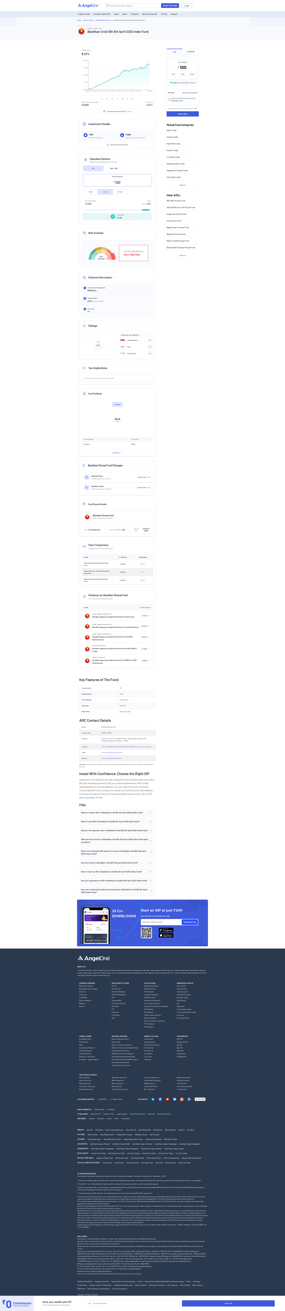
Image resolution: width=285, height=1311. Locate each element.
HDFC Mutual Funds (154, 1158)
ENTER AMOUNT (117, 177)
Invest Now (183, 114)
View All (182, 185)
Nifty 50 (90, 1130)
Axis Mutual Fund (174, 220)
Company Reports (85, 1054)
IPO (178, 1003)
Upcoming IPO (116, 1000)
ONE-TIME (114, 168)
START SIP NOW (170, 5)
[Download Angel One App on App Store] (166, 935)
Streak (109, 1118)
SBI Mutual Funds (121, 1158)
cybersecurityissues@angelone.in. (141, 1266)
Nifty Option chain (94, 1139)
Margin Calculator (150, 989)
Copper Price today (98, 1153)
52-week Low (148, 1051)
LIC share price (182, 1089)
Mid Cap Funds (170, 1163)
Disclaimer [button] (82, 1236)
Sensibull (92, 1118)
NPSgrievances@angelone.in (87, 1264)
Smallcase (100, 1118)
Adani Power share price (152, 1080)
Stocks (114, 986)
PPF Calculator (149, 1024)
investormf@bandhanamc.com (112, 752)
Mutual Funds (116, 989)
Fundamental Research (87, 1048)
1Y (117, 98)
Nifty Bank (99, 1130)
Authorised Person (183, 1018)
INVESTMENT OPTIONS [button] (120, 983)
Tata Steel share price (151, 1077)
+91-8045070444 (114, 1266)
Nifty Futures (93, 1134)
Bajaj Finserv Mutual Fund (178, 227)
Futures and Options (118, 1003)
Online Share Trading (184, 995)
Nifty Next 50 (131, 1130)
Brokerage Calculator (151, 986)
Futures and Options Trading (186, 1012)
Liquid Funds (119, 1163)
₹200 (192, 74)
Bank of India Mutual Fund (178, 241)
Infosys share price (183, 1080)
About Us (82, 992)
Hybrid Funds (172, 150)
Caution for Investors (119, 1289)
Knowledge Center (85, 1039)
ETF (113, 1009)
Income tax (180, 1015)
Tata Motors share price (87, 1086)
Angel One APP (96, 1114)
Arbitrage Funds (174, 177)
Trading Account (182, 992)
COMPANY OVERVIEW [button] (87, 983)
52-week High (148, 1048)
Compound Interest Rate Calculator (156, 1006)
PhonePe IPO (181, 1054)
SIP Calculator (149, 992)
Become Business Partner (120, 1039)
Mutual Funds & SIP (102, 14)
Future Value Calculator (152, 1003)
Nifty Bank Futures (107, 1134)
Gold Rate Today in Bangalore (190, 1144)
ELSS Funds (107, 1163)
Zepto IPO (180, 1051)
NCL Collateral (172, 1285)
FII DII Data (147, 1059)
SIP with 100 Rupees (118, 992)
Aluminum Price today (116, 1153)
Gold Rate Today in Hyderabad (166, 1144)
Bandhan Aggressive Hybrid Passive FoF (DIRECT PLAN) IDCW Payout (114, 661)
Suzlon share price (85, 1080)
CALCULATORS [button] (150, 983)
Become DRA (116, 1042)
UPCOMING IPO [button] (182, 1036)
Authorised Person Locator (121, 1065)
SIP (93, 168)
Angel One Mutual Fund (176, 214)
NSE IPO (179, 1039)
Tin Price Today (181, 1153)
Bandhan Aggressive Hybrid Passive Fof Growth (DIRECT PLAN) (114, 649)
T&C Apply (196, 1281)
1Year (90, 192)
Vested (116, 1118)
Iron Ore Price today (165, 1153)
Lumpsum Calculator (151, 995)
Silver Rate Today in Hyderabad (102, 1149)
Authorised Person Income (120, 1051)
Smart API (151, 1114)
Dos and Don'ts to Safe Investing (123, 1281)
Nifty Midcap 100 (144, 1130)
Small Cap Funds (132, 1163)
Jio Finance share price (184, 1086)
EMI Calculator (149, 1027)
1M (102, 98)
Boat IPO (180, 1048)
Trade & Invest (83, 14)
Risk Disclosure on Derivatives (99, 1289)
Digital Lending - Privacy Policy (101, 1285)
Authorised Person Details (120, 1062)
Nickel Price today (149, 1153)
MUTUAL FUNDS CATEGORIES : (89, 1163)
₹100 (173, 74)
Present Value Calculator (152, 1015)
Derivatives (180, 1006)
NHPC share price (117, 1080)
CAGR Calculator (150, 997)
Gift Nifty (190, 1130)
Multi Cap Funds (184, 1163)
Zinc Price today (133, 1153)
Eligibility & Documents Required (122, 1054)
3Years (105, 192)
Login (186, 5)
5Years (120, 192)
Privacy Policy (117, 1274)
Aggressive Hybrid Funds (177, 170)
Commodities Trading (184, 1009)
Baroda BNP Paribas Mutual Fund (181, 247)
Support (174, 14)
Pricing (164, 14)
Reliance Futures (141, 1134)
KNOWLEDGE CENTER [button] (185, 983)
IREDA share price (85, 1083)
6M (112, 98)
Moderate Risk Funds (176, 163)
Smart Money (83, 1042)
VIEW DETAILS (142, 477)
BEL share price (149, 1089)
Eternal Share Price (150, 1086)
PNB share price (149, 1083)
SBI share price (117, 1086)
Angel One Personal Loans (123, 1285)
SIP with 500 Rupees (118, 995)
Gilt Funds (159, 1163)
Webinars (82, 1003)
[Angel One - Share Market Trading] (88, 5)
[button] (117, 813)
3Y (122, 98)
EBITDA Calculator (150, 1018)
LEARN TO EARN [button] (85, 1036)
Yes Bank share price (86, 1089)
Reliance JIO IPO (182, 1042)
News (124, 14)
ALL (132, 98)
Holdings (117, 404)
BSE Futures (154, 1134)
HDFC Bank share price (119, 1077)
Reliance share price (183, 1077)
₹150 (182, 74)
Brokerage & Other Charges (88, 989)
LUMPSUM (191, 52)
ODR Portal (81, 1289)
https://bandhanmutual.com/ (112, 758)
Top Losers (148, 1057)
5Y (127, 98)
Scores (139, 1281)
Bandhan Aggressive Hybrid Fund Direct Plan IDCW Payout (115, 627)
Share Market (181, 1000)
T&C (195, 108)
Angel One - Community (87, 1057)
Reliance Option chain (154, 1139)
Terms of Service (131, 1274)
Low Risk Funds (173, 157)
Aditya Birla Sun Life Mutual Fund (181, 207)
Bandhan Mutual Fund (176, 234)
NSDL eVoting (197, 1285)
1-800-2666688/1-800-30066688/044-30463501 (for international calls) (126, 747)
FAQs (188, 1281)
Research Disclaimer (85, 1281)
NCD (113, 1018)
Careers (81, 1006)
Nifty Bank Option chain (112, 1139)
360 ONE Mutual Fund (176, 200)
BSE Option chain (170, 1139)
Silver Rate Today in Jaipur (174, 1149)
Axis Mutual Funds (137, 1158)
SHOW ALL (116, 453)
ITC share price (182, 1083)
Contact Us (83, 995)
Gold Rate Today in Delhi (121, 1144)
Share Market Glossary (151, 1045)
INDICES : (80, 1130)
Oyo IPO (179, 1045)
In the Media (83, 997)
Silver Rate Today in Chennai (151, 1149)
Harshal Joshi (97, 486)
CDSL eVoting (185, 1285)
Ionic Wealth (111, 1109)
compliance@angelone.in (132, 1261)
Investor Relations (85, 1000)
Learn (116, 14)
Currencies (115, 1012)
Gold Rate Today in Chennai (142, 1144)
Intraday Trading (182, 998)
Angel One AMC (99, 1109)
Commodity (115, 1015)
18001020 (103, 1099)
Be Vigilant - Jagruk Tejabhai (88, 1059)
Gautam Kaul (97, 476)
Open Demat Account (86, 986)
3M (107, 98)
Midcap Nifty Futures (124, 1134)
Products (134, 14)
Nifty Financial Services (114, 1130)
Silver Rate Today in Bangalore (127, 1149)
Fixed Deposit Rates (164, 1114)
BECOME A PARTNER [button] (119, 1036)
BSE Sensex (157, 1130)
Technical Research (85, 1051)
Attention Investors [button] (86, 1173)
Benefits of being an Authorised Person (125, 1048)
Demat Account (182, 989)
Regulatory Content (102, 1281)
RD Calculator (148, 1012)
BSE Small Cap (170, 1130)
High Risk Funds (173, 143)
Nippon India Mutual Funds (191, 1158)
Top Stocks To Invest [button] (88, 1075)
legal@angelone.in (135, 1269)
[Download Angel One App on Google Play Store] (166, 930)
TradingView (125, 1118)
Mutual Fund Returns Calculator (154, 1021)
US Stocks (115, 1006)
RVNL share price (117, 1083)
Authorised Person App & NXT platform (125, 1059)
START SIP (228, 1303)
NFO (113, 997)
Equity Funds (172, 137)
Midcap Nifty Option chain (133, 1139)
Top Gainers (148, 1054)
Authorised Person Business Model (123, 1057)
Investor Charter (141, 1285)
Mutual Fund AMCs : (85, 1158)
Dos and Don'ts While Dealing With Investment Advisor (164, 1281)
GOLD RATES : (82, 1144)
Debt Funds (172, 130)
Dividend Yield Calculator (152, 1000)
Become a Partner (149, 14)
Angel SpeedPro (122, 1114)
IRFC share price (84, 1077)
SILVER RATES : (83, 1149)
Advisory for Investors (157, 1285)
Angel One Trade (108, 1114)
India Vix (181, 1130)
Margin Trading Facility (137, 1114)
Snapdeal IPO (181, 1057)
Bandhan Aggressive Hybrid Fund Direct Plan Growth (113, 617)
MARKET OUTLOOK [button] (151, 1036)
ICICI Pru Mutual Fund (171, 1158)
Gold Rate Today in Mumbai (100, 1144)
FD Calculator (148, 1009)
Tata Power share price (119, 1089)
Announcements (149, 1042)
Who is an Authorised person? (122, 1045)
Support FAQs (117, 1099)
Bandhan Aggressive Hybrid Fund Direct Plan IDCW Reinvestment (112, 638)
